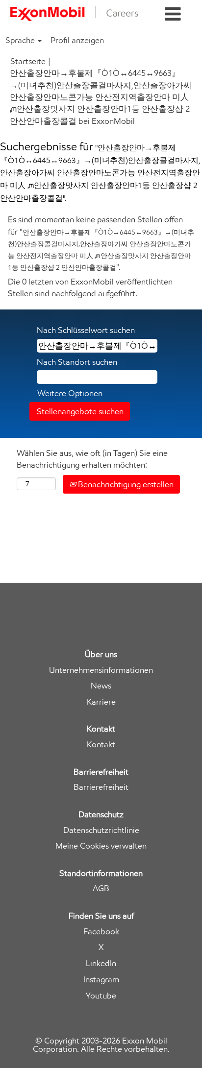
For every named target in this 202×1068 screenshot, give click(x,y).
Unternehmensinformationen (101, 670)
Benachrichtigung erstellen (125, 484)
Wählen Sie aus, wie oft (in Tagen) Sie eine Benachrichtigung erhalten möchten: (92, 459)
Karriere (101, 702)
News (101, 685)
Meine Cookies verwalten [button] (101, 846)
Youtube (101, 995)
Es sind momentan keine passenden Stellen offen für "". (101, 243)
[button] (173, 14)
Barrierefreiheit (101, 787)
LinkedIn (101, 963)
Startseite (28, 61)
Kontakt (101, 744)
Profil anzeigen (77, 40)
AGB (101, 888)
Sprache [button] (21, 40)
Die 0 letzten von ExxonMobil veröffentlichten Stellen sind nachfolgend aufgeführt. (90, 287)
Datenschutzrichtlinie (101, 830)
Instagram (101, 979)
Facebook (101, 931)
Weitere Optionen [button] (69, 393)
